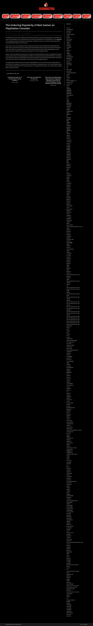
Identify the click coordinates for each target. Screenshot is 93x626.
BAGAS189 (69, 463)
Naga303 (68, 415)
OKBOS (68, 553)
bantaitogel (69, 40)
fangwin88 (69, 45)
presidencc (69, 478)
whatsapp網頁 (69, 242)
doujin (68, 96)
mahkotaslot (69, 351)
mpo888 (68, 521)
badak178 (68, 44)
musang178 (69, 140)
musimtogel (69, 527)
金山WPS (68, 237)
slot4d (68, 52)
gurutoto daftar (70, 225)
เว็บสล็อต (68, 53)
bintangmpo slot (70, 431)
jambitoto (69, 545)
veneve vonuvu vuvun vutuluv (73, 585)
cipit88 (68, 42)
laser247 (68, 435)
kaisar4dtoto (69, 518)
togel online (69, 31)
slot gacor (68, 77)
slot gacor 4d (69, 84)
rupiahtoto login (70, 423)
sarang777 (69, 470)
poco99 (68, 401)
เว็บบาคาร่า (69, 153)
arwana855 (69, 106)
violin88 (68, 596)
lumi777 (68, 556)
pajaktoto (68, 364)
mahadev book (70, 443)
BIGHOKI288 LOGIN (70, 407)
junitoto (68, 327)
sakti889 (68, 436)
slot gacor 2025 (70, 449)
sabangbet (69, 563)
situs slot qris (69, 420)
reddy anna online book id (72, 454)
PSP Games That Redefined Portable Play (34, 78)
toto (67, 66)
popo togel (69, 71)
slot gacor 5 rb (69, 399)
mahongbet (69, 55)
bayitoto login (69, 39)
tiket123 (68, 467)
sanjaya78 (69, 234)
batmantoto (69, 535)
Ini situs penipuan (70, 249)
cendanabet (69, 604)
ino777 (68, 335)
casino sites (69, 479)
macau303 (69, 513)
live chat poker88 (70, 361)
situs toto (68, 377)
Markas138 (69, 540)
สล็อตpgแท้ (69, 88)
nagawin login (69, 551)
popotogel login (70, 56)
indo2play (69, 494)
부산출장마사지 (70, 452)
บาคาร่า (68, 374)
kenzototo (69, 414)
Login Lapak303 (70, 422)
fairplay (68, 444)
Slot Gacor (69, 257)
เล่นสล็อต (68, 146)
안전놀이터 (69, 411)
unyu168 (68, 537)
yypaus (68, 492)
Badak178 (68, 193)
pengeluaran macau (71, 588)
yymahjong (69, 462)
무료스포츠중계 (70, 612)
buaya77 (68, 330)
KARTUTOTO (69, 483)
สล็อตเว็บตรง (69, 58)
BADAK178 (69, 114)
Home (81, 624)
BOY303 (68, 566)
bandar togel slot (70, 526)
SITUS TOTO (69, 358)
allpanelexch (69, 441)
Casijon (68, 87)
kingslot (68, 595)
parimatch (69, 231)
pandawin (69, 425)
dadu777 (68, 124)
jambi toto (69, 550)
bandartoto (69, 471)
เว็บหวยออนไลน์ (70, 29)
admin (9, 33)
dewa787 (68, 133)
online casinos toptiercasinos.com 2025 (74, 226)
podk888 (68, 154)
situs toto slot (69, 539)
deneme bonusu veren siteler (72, 564)
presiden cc (69, 468)
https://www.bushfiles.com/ (72, 500)
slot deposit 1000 (70, 239)
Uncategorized (27, 33)
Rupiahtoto (69, 515)
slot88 (68, 48)
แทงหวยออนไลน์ (70, 367)
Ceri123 (68, 207)
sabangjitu (69, 560)
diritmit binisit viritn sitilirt (72, 587)
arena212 (68, 181)
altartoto (68, 37)
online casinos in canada (71, 447)
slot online (69, 255)
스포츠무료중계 (70, 383)
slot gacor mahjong (70, 34)
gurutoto (68, 202)
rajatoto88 (69, 396)
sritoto (68, 555)
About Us (85, 624)
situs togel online (70, 511)
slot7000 (68, 446)
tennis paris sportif (70, 342)
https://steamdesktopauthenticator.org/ (75, 542)
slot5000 (68, 603)
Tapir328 (68, 109)
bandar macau (69, 209)
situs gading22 (69, 356)
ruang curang (69, 473)
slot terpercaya (70, 593)
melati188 (68, 353)
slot (67, 68)
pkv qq (68, 412)
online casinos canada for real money (74, 430)
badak (68, 269)
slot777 (68, 79)
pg (67, 465)
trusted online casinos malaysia (73, 571)
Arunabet (68, 577)
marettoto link (69, 338)
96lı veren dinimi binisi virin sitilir (73, 274)
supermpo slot (69, 427)
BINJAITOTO (69, 524)
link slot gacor (69, 60)
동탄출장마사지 (70, 451)
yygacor (68, 486)
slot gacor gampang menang (72, 350)
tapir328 (68, 284)
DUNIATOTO (69, 484)
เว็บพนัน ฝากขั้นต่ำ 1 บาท (71, 80)
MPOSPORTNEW (70, 495)
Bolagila (68, 579)
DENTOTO (69, 523)
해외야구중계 (69, 326)
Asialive (68, 580)
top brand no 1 (70, 346)
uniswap (68, 334)
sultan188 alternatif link (71, 72)
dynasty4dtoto (70, 519)
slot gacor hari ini (70, 82)
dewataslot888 (69, 502)
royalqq (68, 455)
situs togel (69, 32)
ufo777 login (69, 460)
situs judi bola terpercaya (72, 481)
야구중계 (68, 475)
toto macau (69, 189)
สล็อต (68, 120)
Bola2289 (68, 601)
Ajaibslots (68, 576)
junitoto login (69, 348)
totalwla (68, 489)
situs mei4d (69, 343)
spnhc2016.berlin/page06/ (72, 340)
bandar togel (69, 64)
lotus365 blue (69, 476)
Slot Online (69, 614)
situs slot (68, 568)
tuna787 (68, 138)
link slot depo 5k (70, 95)
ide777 (68, 332)
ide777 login (69, 359)
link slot (68, 572)
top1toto (68, 417)
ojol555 (68, 457)
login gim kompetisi (70, 345)
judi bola (68, 177)
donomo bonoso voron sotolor (73, 592)
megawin (68, 369)
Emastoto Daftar (70, 402)
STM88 (68, 244)
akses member (69, 205)
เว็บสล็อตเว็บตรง (70, 111)
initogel (68, 36)
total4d (68, 459)
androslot (68, 404)
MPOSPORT (69, 516)
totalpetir (68, 491)
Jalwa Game (69, 409)
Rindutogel (69, 497)
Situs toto (68, 378)
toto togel (69, 561)
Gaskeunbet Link (70, 574)
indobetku (69, 499)
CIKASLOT (69, 439)
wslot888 (68, 503)
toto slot (68, 27)
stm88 (68, 362)
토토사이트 (69, 582)
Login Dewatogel (70, 584)
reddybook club (70, 438)
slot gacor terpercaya (71, 600)
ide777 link (69, 156)
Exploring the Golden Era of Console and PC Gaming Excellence (15, 79)
